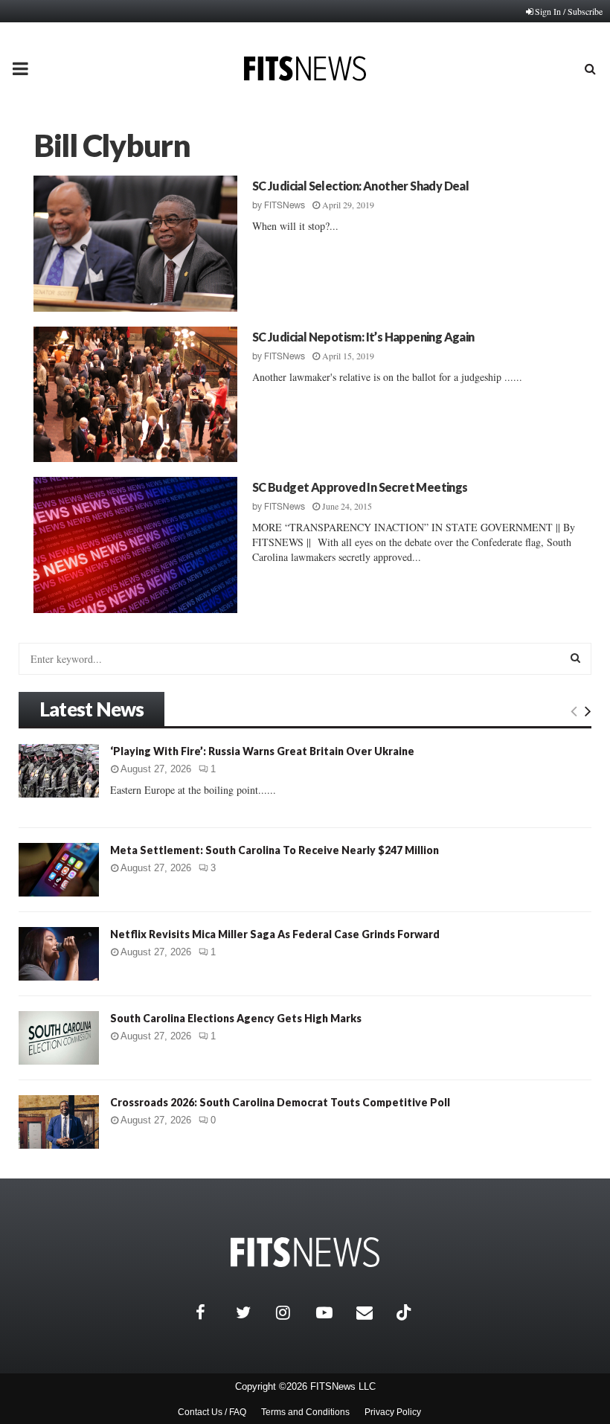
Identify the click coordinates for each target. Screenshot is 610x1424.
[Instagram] (292, 1312)
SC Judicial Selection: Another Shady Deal (360, 186)
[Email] (372, 1312)
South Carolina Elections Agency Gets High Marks (236, 1018)
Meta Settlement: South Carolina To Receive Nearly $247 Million (274, 850)
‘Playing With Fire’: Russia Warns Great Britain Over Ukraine (262, 751)
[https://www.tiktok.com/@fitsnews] (405, 1312)
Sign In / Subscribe (569, 11)
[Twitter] (252, 1312)
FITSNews (284, 205)
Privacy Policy (393, 1412)
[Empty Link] (574, 710)
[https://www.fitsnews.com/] (305, 1252)
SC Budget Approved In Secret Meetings (360, 487)
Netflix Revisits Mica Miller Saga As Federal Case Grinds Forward (275, 934)
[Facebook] (212, 1312)
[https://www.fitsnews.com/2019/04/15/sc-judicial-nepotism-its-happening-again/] (135, 395)
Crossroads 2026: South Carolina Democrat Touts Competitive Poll (280, 1102)
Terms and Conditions (305, 1412)
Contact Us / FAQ (212, 1412)
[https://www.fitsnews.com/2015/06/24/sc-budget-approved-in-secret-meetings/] (135, 545)
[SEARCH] (575, 658)
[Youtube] (332, 1312)
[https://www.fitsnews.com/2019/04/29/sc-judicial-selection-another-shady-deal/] (135, 244)
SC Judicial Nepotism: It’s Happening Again (363, 337)
